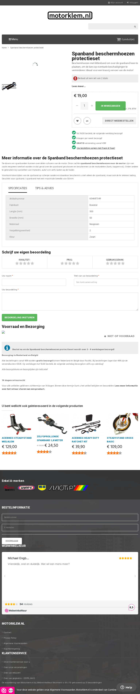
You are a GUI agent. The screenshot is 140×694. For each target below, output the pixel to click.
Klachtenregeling (12, 649)
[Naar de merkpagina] (8, 488)
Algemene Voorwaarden (15, 643)
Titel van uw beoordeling (86, 276)
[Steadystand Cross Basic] (122, 424)
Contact (7, 632)
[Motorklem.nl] (70, 15)
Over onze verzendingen (15, 667)
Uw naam (6, 276)
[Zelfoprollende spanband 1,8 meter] (52, 424)
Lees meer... (78, 86)
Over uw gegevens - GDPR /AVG (19, 678)
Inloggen (134, 3)
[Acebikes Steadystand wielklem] (17, 424)
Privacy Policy (10, 638)
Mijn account (117, 3)
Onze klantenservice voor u (17, 662)
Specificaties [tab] (17, 188)
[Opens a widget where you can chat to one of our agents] (126, 687)
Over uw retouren (12, 673)
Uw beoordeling (9, 289)
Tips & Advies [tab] (44, 188)
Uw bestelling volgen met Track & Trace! (96, 148)
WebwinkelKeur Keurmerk (49, 683)
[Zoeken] (135, 26)
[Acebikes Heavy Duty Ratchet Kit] (87, 424)
